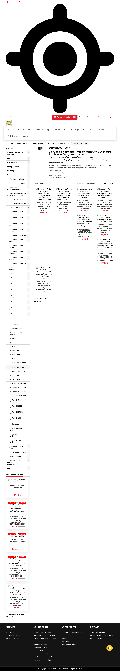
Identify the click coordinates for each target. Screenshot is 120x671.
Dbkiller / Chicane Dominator (17, 486)
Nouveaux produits (13, 635)
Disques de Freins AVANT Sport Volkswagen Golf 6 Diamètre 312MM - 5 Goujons (84, 204)
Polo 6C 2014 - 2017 (19, 396)
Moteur (10, 468)
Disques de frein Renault (16, 297)
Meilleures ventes (12, 638)
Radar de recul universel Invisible (17, 540)
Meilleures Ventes (14, 474)
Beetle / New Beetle (16, 333)
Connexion (91, 117)
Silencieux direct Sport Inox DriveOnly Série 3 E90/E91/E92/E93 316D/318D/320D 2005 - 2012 (17, 521)
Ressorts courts (16, 456)
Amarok (15, 324)
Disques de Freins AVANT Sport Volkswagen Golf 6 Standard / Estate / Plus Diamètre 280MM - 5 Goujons (64, 208)
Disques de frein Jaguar (16, 259)
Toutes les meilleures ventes (15, 616)
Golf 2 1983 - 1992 (18, 350)
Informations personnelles (72, 632)
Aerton (14, 320)
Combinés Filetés (16, 199)
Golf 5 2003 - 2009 (19, 363)
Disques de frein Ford (16, 241)
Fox (13, 346)
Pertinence (96, 183)
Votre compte (69, 627)
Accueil (9, 148)
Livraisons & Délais (41, 648)
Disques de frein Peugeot (16, 285)
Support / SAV (39, 651)
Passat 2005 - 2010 (19, 388)
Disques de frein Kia (18, 264)
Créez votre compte (105, 117)
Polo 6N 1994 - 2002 (16, 401)
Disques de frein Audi (16, 218)
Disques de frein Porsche (16, 291)
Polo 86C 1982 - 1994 (17, 413)
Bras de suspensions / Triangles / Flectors (16, 194)
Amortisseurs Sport (17, 179)
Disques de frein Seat (16, 303)
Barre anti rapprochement (13, 188)
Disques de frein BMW (16, 224)
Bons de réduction (69, 645)
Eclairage (11, 171)
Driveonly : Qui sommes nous (45, 635)
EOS (13, 342)
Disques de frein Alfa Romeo (18, 212)
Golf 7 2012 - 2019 (18, 371)
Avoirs (64, 638)
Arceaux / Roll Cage (17, 183)
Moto (9, 158)
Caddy (14, 338)
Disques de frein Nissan (16, 279)
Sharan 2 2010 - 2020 (17, 429)
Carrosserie (12, 162)
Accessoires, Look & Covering (15, 153)
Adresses (65, 642)
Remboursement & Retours (44, 654)
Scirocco (15, 424)
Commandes (67, 635)
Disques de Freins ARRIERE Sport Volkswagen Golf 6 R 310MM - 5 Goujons (104, 228)
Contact (94, 627)
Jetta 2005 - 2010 (18, 375)
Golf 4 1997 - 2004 (19, 359)
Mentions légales (40, 645)
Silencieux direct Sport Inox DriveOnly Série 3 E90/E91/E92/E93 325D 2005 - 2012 (17, 601)
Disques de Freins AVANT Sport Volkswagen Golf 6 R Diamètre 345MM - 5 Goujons (104, 204)
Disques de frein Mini (19, 274)
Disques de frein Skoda (16, 309)
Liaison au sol (12, 175)
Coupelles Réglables (18, 203)
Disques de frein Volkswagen (16, 315)
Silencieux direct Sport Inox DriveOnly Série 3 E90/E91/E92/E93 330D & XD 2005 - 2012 (17, 572)
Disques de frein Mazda (16, 269)
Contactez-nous (22, 2)
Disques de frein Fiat (18, 235)
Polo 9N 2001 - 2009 (16, 419)
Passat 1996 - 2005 (19, 383)
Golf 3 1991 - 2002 (18, 355)
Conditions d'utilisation (42, 632)
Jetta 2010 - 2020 (18, 379)
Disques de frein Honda (16, 247)
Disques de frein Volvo (16, 447)
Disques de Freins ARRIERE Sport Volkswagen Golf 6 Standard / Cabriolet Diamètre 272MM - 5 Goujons (84, 234)
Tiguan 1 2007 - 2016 (16, 435)
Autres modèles (18, 328)
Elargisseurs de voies (18, 452)
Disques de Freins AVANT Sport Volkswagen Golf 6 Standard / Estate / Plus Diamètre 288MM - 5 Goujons (43, 208)
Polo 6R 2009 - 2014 (16, 407)
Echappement (13, 167)
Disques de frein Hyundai (16, 253)
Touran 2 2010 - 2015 (17, 441)
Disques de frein (16, 207)
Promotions (10, 632)
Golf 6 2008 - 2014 (19, 367)
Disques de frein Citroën (16, 230)
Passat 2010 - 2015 (19, 392)
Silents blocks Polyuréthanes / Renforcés (13, 462)
